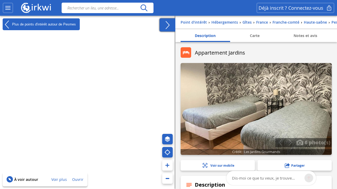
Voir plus (59, 179)
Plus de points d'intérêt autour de (43, 24)
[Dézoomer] (167, 178)
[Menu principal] (8, 8)
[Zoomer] (167, 165)
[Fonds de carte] (167, 139)
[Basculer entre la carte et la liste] (167, 25)
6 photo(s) (316, 142)
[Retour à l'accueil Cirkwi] (36, 8)
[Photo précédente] (280, 142)
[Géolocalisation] (167, 152)
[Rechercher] (144, 8)
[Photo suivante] (290, 142)
